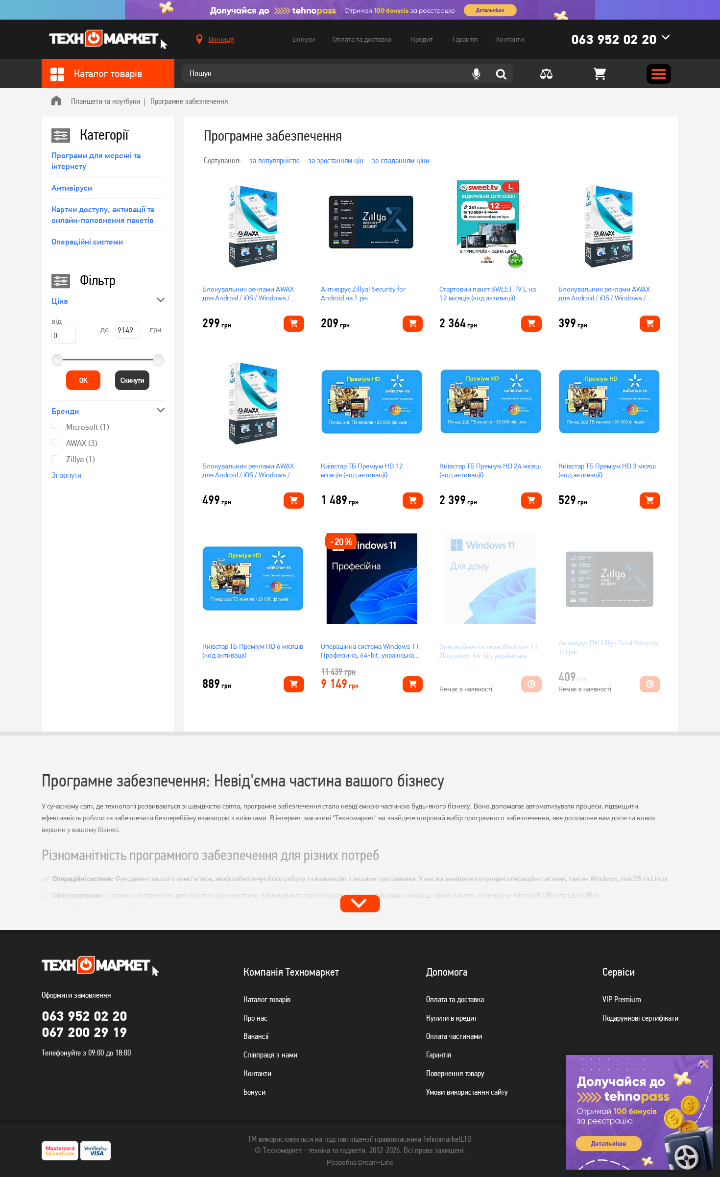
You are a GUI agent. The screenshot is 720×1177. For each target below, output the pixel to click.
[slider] (57, 359)
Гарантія (465, 39)
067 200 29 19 (84, 1032)
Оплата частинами (454, 1036)
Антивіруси (71, 188)
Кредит (422, 39)
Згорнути (66, 475)
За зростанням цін (335, 160)
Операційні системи (87, 241)
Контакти (509, 39)
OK (83, 380)
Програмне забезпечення (189, 101)
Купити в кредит (451, 1018)
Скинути (132, 380)
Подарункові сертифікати (640, 1018)
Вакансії (255, 1036)
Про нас (255, 1018)
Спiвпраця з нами (270, 1054)
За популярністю (274, 160)
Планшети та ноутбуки (105, 101)
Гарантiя (438, 1054)
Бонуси (303, 39)
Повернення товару (455, 1073)
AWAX (81, 443)
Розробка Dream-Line (360, 1162)
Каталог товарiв (266, 999)
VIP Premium (621, 999)
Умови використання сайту (467, 1092)
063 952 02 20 (613, 39)
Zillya (80, 459)
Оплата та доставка (362, 39)
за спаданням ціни (401, 160)
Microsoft (87, 427)
